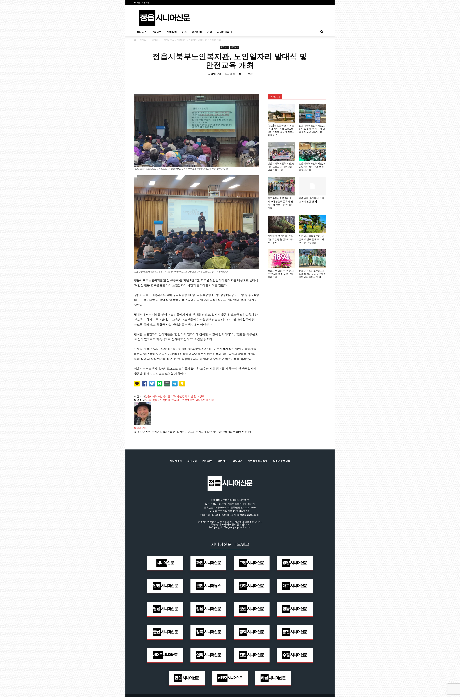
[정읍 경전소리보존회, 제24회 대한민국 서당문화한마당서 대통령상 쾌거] (312, 258)
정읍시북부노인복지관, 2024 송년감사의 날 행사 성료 (174, 396)
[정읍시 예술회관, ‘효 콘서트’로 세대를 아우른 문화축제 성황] (281, 258)
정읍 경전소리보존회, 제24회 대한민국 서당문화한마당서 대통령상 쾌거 (312, 274)
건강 (209, 32)
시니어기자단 (224, 32)
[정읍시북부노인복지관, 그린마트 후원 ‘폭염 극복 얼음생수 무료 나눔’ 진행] (312, 113)
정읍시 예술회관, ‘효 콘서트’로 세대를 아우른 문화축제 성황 (281, 274)
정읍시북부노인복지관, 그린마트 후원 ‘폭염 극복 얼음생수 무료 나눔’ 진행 (312, 128)
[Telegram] (238, 82)
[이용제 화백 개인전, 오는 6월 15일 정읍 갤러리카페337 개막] (281, 224)
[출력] (254, 82)
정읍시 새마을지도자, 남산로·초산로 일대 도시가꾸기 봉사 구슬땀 (311, 239)
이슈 (184, 32)
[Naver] (205, 82)
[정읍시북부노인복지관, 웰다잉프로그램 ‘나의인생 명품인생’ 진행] (281, 151)
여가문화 (197, 32)
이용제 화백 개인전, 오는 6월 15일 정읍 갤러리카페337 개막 (281, 239)
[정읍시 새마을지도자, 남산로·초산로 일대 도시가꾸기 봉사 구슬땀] (312, 224)
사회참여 (172, 32)
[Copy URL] (246, 82)
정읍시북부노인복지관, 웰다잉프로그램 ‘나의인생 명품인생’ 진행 (281, 166)
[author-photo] (142, 424)
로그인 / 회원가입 (142, 2)
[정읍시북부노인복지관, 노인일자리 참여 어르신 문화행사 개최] (312, 151)
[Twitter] (221, 82)
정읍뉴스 (142, 32)
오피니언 (157, 32)
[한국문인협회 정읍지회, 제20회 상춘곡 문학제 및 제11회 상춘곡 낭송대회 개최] (281, 186)
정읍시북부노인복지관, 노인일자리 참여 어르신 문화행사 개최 (312, 166)
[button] (321, 32)
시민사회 (156, 40)
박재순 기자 (216, 74)
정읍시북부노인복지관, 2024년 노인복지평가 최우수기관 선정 (179, 400)
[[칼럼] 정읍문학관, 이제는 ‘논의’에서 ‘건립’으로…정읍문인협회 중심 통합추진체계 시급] (281, 113)
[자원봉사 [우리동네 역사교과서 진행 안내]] (312, 186)
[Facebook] (213, 82)
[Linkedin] (230, 82)
